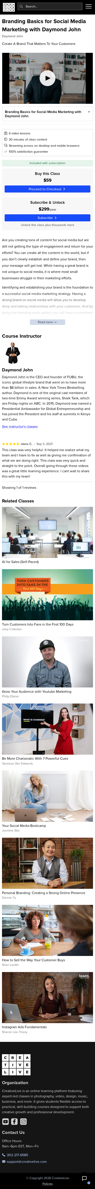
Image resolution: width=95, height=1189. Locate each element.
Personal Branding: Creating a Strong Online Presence (43, 892)
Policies (47, 1184)
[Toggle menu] (88, 6)
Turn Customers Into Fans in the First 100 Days (37, 624)
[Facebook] (14, 1121)
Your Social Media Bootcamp (24, 825)
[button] (84, 1178)
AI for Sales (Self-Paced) (20, 561)
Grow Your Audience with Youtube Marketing (36, 691)
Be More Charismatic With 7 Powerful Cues (35, 758)
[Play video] (47, 78)
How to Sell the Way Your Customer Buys (33, 959)
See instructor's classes (20, 426)
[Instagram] (23, 1121)
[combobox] (50, 6)
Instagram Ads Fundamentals (24, 1026)
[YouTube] (5, 1121)
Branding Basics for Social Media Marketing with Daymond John (43, 114)
